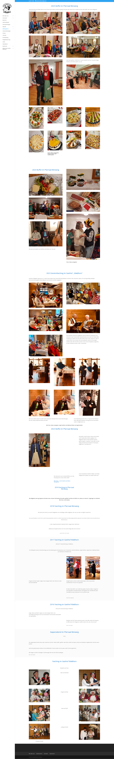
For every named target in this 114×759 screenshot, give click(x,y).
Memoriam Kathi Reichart (6, 49)
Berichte (4, 20)
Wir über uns (5, 15)
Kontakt (46, 753)
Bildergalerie (5, 28)
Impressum (52, 753)
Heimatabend (6, 22)
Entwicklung (5, 37)
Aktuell (4, 26)
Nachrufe (5, 46)
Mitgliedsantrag (6, 39)
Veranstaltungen (6, 31)
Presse (4, 33)
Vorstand (5, 18)
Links (4, 41)
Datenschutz (39, 753)
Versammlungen (6, 24)
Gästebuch (5, 44)
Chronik (4, 35)
